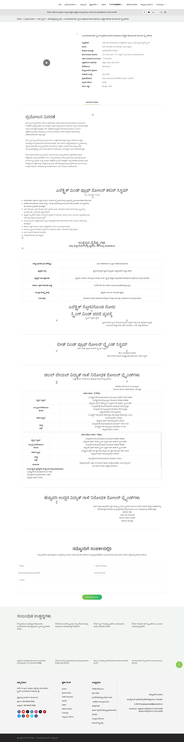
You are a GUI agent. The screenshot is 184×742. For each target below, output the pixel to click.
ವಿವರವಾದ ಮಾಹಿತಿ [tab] (92, 102)
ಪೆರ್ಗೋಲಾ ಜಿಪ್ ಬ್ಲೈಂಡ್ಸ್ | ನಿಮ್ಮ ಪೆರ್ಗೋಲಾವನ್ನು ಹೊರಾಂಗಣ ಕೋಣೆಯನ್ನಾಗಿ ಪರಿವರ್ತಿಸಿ (72, 662)
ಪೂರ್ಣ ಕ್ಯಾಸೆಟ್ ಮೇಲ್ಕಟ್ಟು (100, 710)
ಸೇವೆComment (67, 697)
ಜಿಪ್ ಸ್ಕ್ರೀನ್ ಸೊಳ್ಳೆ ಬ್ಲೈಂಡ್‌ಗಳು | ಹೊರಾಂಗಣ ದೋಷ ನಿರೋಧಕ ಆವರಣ (110, 662)
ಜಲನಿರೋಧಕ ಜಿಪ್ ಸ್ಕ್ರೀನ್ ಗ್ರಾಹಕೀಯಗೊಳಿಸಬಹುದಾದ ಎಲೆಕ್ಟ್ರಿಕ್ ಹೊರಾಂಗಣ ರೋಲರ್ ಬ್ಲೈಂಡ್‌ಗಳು (96, 19)
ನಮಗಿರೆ (64, 701)
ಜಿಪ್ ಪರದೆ (95, 693)
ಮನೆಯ (64, 689)
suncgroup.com (43, 738)
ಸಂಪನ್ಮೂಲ (65, 713)
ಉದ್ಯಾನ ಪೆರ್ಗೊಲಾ (98, 718)
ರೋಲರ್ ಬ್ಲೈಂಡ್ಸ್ (97, 723)
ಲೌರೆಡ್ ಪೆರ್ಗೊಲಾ (98, 689)
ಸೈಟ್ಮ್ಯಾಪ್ (55, 738)
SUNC (19, 19)
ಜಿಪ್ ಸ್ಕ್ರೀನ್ (41, 19)
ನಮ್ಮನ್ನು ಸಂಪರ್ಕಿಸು (68, 717)
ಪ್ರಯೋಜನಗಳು (29, 19)
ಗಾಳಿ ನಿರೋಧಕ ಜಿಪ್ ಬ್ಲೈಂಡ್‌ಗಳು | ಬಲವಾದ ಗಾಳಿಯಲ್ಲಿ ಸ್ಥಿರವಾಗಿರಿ (147, 662)
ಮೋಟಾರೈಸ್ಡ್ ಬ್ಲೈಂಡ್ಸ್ (54, 19)
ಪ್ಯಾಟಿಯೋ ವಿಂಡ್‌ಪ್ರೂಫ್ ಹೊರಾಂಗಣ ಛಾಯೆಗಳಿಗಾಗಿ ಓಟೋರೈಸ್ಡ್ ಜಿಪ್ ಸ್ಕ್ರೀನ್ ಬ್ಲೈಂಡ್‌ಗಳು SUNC (31, 662)
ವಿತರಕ (64, 705)
